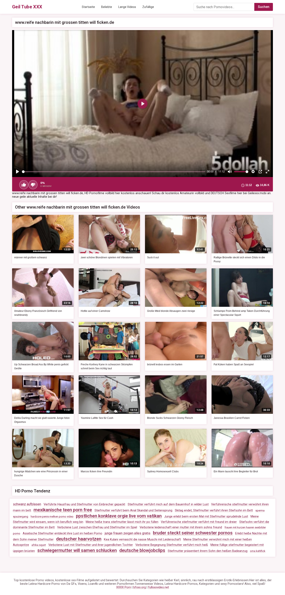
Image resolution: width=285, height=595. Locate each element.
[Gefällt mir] (23, 184)
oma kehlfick (257, 551)
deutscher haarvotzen (78, 538)
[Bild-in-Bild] (260, 171)
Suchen (263, 7)
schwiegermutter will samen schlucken (77, 550)
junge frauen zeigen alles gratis (127, 533)
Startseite (88, 7)
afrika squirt (39, 545)
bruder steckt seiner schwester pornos (193, 532)
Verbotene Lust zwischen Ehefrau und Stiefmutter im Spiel (97, 527)
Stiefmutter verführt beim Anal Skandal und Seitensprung (133, 510)
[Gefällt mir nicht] (33, 184)
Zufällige (148, 7)
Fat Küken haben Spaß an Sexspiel (234, 364)
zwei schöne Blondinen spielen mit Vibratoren (107, 257)
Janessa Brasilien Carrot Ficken (232, 418)
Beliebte (106, 7)
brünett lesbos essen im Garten (164, 364)
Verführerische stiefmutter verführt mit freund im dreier (199, 522)
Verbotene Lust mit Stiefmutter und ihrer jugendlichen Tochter (90, 545)
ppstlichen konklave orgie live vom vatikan (119, 516)
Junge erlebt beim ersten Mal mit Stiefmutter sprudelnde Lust (206, 516)
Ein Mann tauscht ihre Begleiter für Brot (236, 471)
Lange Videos (127, 7)
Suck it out (153, 257)
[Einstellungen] (253, 171)
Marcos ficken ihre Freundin (96, 471)
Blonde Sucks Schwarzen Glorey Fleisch (170, 418)
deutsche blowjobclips (142, 550)
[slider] (113, 172)
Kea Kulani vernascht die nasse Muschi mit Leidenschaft (142, 539)
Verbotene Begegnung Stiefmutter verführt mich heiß (171, 545)
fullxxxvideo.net (158, 587)
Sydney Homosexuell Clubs (163, 471)
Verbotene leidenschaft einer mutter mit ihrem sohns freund (181, 527)
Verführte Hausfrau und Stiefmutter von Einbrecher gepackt (84, 504)
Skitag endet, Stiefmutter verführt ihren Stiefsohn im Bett (214, 510)
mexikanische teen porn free (63, 509)
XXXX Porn (123, 587)
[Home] (27, 7)
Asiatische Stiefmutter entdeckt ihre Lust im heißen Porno (62, 533)
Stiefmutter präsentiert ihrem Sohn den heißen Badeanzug (207, 551)
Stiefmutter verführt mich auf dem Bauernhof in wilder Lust (168, 504)
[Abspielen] (17, 171)
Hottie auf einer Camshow (95, 311)
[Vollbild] (267, 171)
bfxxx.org (139, 587)
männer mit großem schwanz (30, 257)
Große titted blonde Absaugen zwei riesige (171, 311)
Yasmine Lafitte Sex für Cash (97, 418)
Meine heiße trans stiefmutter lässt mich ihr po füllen (122, 522)
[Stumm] (229, 171)
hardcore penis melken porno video (52, 516)
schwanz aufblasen (27, 504)
